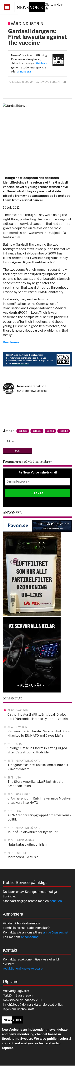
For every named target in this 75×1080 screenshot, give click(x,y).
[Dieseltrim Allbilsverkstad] (32, 654)
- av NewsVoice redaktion (50, 82)
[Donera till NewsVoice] (37, 359)
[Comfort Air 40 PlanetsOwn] (32, 574)
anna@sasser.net (55, 932)
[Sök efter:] (37, 440)
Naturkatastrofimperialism (27, 844)
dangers (23, 430)
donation (56, 901)
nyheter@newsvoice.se (32, 390)
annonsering (29, 937)
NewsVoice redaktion (31, 386)
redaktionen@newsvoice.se (22, 968)
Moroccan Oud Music (23, 857)
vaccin (50, 430)
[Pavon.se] (37, 525)
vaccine (64, 430)
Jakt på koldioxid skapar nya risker (33, 832)
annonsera (24, 71)
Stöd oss (41, 63)
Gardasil (37, 430)
